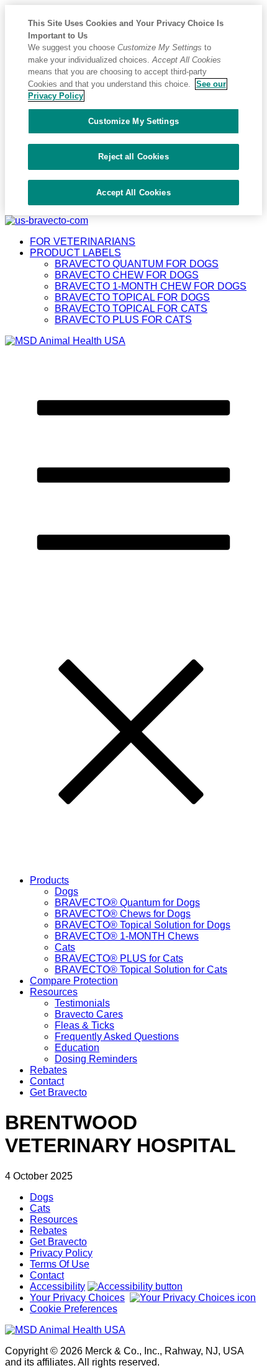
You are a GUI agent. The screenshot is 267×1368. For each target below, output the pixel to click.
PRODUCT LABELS (75, 252)
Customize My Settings (133, 121)
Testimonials (82, 1003)
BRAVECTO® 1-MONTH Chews (127, 936)
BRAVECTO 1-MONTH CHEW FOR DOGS (151, 286)
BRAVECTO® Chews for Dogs (123, 913)
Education (77, 1047)
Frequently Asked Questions (117, 1036)
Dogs (66, 891)
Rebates (48, 1070)
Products (49, 880)
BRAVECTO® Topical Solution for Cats (141, 969)
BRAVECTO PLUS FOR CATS (123, 319)
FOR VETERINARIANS (82, 241)
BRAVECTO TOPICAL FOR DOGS (132, 297)
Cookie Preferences (73, 1309)
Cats (65, 947)
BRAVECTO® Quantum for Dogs (127, 902)
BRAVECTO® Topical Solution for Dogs (142, 925)
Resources (54, 992)
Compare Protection (74, 980)
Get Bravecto (58, 1092)
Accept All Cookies (133, 192)
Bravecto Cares (89, 1014)
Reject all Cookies (133, 156)
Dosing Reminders (96, 1059)
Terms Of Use (59, 1264)
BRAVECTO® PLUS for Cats (119, 958)
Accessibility (57, 1286)
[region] (133, 110)
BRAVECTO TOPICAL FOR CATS (131, 308)
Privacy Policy (61, 1253)
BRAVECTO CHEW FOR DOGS (127, 275)
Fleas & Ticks (84, 1025)
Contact (47, 1081)
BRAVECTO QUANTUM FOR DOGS (137, 264)
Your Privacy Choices (77, 1297)
